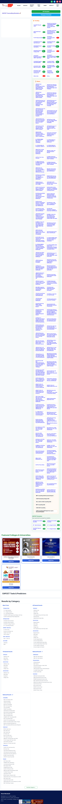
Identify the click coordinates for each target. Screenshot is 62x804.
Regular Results (36, 622)
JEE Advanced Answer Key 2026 (10, 752)
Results (19, 5)
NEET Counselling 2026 (40, 504)
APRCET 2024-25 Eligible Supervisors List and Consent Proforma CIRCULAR (40, 386)
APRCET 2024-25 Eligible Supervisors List (52, 386)
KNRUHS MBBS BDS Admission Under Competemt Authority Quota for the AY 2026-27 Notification (51, 196)
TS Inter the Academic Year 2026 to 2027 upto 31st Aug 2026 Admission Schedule (52, 452)
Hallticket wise (36, 610)
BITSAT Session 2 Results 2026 (9, 775)
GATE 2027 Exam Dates (37, 32)
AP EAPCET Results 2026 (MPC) (51, 42)
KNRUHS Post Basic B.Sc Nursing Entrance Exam (42, 682)
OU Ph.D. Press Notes (40, 464)
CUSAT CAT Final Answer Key (9, 747)
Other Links (36, 76)
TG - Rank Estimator (7, 610)
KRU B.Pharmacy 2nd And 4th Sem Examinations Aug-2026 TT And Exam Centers (52, 392)
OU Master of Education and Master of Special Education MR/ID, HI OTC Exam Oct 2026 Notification (40, 319)
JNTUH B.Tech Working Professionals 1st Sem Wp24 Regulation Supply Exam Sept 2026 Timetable (40, 87)
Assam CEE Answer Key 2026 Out (10, 753)
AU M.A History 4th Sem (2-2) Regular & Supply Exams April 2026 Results (40, 477)
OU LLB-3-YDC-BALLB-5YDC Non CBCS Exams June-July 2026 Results (40, 435)
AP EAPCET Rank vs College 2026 (38, 51)
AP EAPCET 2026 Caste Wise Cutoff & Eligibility (51, 66)
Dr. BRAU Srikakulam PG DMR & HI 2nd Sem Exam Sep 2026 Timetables (40, 163)
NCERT (45, 5)
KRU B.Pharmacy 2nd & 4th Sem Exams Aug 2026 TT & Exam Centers (52, 413)
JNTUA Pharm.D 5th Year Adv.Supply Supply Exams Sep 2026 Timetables (40, 128)
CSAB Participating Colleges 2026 (42, 498)
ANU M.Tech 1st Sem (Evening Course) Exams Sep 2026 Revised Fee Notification (40, 151)
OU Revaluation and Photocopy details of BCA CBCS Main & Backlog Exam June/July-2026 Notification (40, 327)
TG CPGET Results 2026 (37, 25)
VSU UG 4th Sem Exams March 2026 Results (52, 232)
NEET (5, 644)
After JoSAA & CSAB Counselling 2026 (43, 501)
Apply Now (11, 561)
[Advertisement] (15, 28)
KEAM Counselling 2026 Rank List (10, 723)
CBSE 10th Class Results (38, 656)
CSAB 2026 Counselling (40, 507)
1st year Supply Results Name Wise (40, 642)
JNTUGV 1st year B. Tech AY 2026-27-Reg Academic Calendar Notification (40, 283)
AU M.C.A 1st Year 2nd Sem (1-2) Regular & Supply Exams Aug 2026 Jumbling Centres (52, 477)
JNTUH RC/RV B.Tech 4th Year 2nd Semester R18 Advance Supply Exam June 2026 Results (40, 121)
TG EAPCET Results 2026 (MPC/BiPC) (38, 62)
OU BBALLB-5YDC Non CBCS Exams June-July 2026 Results (40, 446)
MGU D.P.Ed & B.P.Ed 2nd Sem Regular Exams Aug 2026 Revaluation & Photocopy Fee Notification (52, 267)
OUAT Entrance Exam (37, 683)
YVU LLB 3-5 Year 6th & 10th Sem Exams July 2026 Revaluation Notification (51, 134)
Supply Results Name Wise (38, 618)
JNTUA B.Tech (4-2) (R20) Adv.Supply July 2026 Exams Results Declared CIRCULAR (40, 349)
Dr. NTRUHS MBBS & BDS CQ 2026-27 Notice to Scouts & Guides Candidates (52, 239)
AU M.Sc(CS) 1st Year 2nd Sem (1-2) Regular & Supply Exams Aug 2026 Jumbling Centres (52, 189)
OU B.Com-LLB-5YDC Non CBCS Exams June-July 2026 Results (40, 441)
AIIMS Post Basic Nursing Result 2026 (11, 770)
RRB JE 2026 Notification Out (39, 459)
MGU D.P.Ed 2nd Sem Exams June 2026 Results (51, 464)
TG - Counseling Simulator (9, 613)
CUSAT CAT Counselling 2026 (9, 720)
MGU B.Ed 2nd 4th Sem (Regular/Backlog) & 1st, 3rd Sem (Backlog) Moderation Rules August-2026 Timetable (40, 363)
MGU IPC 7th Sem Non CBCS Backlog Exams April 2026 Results (51, 169)
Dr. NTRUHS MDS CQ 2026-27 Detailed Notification (51, 140)
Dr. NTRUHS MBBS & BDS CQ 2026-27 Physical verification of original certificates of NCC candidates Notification (40, 247)
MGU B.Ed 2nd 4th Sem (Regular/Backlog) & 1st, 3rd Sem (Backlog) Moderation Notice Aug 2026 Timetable (52, 363)
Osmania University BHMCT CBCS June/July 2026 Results (40, 305)
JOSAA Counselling (7, 702)
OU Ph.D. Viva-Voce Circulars (40, 158)
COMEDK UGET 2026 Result (9, 762)
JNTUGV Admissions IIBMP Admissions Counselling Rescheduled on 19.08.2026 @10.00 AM (40, 275)
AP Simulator (46, 11)
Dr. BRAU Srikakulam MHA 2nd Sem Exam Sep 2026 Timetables (52, 157)
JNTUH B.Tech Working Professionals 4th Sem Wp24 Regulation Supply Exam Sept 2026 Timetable (52, 94)
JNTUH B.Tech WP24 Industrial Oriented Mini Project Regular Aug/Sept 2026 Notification (40, 254)
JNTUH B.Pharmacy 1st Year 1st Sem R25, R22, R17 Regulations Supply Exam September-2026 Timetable (40, 103)
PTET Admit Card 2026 (8, 736)
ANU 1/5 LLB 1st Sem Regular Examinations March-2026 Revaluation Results (40, 342)
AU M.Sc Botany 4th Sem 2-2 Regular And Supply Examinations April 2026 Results (40, 380)
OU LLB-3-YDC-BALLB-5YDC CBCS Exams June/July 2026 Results (52, 434)
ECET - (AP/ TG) (7, 638)
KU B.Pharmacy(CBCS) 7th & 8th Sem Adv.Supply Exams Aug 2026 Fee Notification (40, 177)
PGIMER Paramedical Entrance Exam (40, 679)
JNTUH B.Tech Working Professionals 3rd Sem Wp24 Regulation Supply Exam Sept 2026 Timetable (40, 95)
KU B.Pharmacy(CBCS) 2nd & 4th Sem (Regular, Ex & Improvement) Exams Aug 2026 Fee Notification (40, 196)
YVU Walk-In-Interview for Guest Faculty (51, 294)
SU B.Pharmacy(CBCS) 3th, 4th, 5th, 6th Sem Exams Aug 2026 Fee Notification (40, 491)
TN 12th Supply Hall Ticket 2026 (10, 740)
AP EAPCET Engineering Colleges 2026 (50, 71)
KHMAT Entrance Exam (37, 686)
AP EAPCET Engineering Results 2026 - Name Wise (38, 56)
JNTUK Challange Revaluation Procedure (39, 261)
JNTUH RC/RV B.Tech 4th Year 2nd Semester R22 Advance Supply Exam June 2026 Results (52, 112)
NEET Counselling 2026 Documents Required (44, 495)
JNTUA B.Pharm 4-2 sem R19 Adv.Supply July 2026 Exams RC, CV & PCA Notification (40, 356)
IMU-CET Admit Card (7, 735)
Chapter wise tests (7, 632)
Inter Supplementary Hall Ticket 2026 (40, 628)
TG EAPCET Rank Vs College (37, 529)
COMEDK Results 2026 (8, 767)
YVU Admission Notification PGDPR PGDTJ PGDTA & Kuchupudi (51, 289)
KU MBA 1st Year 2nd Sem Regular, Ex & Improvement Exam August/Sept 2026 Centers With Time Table (52, 216)
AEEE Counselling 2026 (8, 713)
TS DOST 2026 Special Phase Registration (11, 616)
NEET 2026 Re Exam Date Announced (40, 680)
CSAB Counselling (7, 701)
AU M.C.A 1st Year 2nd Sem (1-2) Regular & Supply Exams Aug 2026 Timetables (40, 189)
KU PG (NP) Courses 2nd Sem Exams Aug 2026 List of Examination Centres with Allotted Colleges (40, 239)
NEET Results (36, 663)
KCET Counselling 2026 (8, 718)
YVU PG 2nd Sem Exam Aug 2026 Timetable (51, 299)
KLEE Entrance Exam (37, 688)
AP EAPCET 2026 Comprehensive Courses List (37, 71)
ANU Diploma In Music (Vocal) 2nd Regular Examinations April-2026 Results (51, 224)
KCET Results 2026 (7, 765)
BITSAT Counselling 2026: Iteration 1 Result (12, 721)
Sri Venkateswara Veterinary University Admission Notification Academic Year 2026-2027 (51, 458)
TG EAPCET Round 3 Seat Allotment (38, 42)
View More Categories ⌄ (31, 787)
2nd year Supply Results (38, 640)
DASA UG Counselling (8, 704)
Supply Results (36, 616)
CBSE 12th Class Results (38, 658)
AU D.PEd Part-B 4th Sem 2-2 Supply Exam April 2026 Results (40, 209)
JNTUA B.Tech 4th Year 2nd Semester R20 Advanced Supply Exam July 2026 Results (52, 327)
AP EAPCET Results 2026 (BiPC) (38, 46)
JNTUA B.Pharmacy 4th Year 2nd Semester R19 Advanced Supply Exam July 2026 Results (40, 335)
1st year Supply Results (37, 639)
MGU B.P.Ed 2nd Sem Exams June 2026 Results (40, 470)
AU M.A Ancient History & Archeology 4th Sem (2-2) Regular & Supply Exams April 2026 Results (52, 470)
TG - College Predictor (52, 528)
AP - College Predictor (51, 525)
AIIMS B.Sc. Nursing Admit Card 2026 (11, 738)
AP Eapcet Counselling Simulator (52, 521)
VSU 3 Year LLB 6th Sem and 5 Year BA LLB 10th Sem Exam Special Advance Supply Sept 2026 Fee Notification (40, 399)
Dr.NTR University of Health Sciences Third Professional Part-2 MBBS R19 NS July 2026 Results (40, 406)
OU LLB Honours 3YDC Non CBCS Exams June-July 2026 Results (40, 429)
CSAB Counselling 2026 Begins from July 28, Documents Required (45, 511)
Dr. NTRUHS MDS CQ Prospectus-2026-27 (40, 146)
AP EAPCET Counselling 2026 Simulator (51, 37)
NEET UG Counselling (8, 705)
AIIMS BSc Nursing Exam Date (39, 675)
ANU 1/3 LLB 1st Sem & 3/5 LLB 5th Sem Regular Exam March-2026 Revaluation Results (52, 335)
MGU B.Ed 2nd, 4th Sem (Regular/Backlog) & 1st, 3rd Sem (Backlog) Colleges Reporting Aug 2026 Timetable (52, 355)
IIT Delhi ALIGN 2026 (37, 671)
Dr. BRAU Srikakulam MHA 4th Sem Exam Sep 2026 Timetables (52, 163)
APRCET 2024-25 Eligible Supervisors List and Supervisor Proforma (40, 392)
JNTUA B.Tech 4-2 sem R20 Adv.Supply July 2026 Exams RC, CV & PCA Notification (51, 349)
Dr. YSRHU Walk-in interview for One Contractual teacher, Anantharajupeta (40, 413)
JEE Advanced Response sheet (9, 750)
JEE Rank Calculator (37, 667)
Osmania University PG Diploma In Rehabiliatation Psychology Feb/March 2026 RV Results (40, 312)
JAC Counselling (7, 707)
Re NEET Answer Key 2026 (9, 755)
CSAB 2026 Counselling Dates (9, 710)
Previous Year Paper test (8, 631)
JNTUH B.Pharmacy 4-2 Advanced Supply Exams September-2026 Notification (52, 255)
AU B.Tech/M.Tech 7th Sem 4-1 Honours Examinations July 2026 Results (52, 372)
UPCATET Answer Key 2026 (9, 756)
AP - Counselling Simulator (9, 625)
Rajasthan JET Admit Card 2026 (9, 743)
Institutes (25, 5)
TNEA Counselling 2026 (8, 715)
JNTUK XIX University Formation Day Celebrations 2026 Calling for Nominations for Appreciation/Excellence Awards (52, 421)
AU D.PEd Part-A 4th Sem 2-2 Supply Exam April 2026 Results (51, 203)
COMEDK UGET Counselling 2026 (10, 716)
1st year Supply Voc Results (38, 645)
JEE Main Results (36, 662)
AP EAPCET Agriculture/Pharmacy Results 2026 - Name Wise (51, 57)
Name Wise (35, 611)
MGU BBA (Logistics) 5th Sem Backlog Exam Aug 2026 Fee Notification (40, 289)
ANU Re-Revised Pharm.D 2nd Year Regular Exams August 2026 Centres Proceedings (40, 232)
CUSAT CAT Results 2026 (8, 768)
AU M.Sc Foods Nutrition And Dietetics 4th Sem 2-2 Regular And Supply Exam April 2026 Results (40, 203)
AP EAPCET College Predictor (51, 46)
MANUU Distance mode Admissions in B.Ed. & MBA (40, 183)
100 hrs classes (6, 634)
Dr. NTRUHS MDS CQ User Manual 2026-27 (51, 146)
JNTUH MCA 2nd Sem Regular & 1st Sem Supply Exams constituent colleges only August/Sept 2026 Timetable (40, 216)
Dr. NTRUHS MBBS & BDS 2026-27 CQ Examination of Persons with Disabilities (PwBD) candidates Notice (52, 247)
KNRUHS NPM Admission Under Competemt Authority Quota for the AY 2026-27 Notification (40, 134)
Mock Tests (39, 5)
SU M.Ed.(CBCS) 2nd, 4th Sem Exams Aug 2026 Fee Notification (51, 490)
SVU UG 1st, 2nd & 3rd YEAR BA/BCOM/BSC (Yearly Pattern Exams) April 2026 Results (51, 25)
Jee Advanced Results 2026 (9, 764)
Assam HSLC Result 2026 (8, 779)
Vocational (35, 625)
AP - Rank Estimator (37, 525)
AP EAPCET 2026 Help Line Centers (37, 67)
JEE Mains (5, 642)
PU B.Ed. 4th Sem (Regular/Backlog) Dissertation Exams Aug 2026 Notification (40, 421)
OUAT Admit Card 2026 (8, 741)
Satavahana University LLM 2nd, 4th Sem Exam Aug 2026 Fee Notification (52, 261)
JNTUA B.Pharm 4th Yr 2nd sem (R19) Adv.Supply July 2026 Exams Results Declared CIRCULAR (52, 342)
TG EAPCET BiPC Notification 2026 (50, 62)
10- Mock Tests (6, 629)
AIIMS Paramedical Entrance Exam (39, 677)
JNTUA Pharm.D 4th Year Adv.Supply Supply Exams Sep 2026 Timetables (52, 121)
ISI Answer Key (6, 748)
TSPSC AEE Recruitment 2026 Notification (41, 668)
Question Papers (32, 5)
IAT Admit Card (6, 733)
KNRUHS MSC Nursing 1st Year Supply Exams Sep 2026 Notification (51, 177)
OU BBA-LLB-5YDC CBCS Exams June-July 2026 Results (52, 446)
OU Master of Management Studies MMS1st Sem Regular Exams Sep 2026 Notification (40, 267)
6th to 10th (58, 5)
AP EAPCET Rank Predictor (9, 622)
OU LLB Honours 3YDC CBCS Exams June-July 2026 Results (52, 428)
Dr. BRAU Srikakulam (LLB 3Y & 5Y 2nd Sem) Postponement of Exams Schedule (52, 283)
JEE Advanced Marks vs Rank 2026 (40, 665)
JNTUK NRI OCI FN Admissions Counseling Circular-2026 (52, 183)
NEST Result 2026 (7, 778)
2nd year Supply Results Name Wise (40, 643)
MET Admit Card (7, 730)
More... (48, 76)
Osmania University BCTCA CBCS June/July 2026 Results (52, 305)
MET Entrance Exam (37, 685)
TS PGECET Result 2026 (8, 772)
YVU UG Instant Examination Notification (39, 299)
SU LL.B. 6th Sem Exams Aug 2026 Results (52, 484)
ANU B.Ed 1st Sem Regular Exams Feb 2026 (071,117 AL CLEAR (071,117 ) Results (39, 484)
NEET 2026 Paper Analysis (9, 783)
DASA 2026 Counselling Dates (9, 712)
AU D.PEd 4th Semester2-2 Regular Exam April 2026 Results (52, 209)
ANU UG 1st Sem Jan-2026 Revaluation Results (51, 151)
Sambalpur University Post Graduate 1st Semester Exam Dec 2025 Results (51, 32)
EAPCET (51, 5)
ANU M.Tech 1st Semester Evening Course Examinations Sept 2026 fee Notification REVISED (40, 169)
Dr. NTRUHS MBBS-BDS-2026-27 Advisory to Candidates (39, 141)
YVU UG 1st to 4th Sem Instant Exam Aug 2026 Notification (40, 294)
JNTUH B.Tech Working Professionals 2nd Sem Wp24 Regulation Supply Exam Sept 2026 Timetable (52, 86)
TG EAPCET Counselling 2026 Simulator (51, 51)
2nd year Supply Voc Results (38, 646)
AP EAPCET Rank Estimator (9, 620)
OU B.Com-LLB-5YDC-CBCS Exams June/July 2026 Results (51, 440)
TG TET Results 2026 (38, 37)
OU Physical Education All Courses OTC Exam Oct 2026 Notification (51, 319)
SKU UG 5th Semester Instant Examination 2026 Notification (40, 452)
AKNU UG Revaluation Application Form (51, 399)
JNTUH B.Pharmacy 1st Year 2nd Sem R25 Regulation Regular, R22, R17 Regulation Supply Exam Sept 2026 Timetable (52, 103)
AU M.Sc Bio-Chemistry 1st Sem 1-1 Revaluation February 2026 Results (52, 379)
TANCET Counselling (7, 709)
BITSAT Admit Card (7, 729)
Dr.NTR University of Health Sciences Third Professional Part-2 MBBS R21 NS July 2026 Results (52, 406)
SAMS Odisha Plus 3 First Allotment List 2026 (12, 776)
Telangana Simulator (46, 15)
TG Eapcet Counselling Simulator (37, 521)
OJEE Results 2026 (7, 773)
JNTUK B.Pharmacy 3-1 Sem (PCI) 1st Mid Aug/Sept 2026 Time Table (51, 128)
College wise (35, 613)
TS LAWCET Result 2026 (38, 670)
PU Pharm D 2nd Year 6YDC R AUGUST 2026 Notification (51, 275)
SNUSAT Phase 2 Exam (37, 690)
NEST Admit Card (7, 732)
